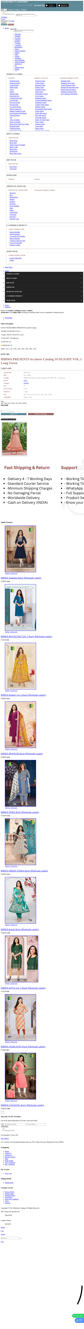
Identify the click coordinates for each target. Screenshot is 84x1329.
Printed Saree (39, 87)
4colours (17, 41)
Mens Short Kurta (15, 153)
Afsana (17, 69)
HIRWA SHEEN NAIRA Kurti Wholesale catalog (24, 871)
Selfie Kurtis (14, 87)
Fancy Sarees (39, 122)
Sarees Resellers (15, 232)
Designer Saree (40, 81)
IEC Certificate (10, 1164)
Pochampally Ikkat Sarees (43, 109)
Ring (11, 195)
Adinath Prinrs (19, 67)
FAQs (7, 1201)
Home (7, 28)
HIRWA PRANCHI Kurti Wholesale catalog (22, 753)
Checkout (11, 24)
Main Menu (8, 267)
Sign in (17, 9)
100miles (17, 36)
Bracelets (13, 193)
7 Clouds (17, 43)
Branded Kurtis (15, 126)
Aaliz (16, 54)
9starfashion (18, 47)
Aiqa (16, 71)
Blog (6, 1159)
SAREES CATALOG (41, 78)
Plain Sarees (39, 92)
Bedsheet (12, 179)
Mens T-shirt (14, 147)
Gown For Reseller (16, 243)
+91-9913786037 (7, 2)
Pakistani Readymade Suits (69, 87)
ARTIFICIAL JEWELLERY (18, 190)
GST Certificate (10, 1162)
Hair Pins (13, 217)
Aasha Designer (20, 62)
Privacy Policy (9, 1192)
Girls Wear (13, 169)
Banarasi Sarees (40, 85)
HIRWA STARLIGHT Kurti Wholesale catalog (23, 1046)
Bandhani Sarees (40, 98)
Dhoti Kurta (13, 151)
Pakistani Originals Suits (69, 92)
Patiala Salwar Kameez (68, 89)
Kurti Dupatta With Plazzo (18, 113)
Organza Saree (40, 124)
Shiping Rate (9, 1183)
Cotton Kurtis (14, 85)
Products (8, 307)
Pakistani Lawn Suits (67, 83)
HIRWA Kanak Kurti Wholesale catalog (20, 929)
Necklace (13, 204)
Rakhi (12, 210)
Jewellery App (14, 219)
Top (11, 118)
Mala (11, 208)
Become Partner (10, 1157)
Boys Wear (13, 167)
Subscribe (5, 1126)
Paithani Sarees (40, 107)
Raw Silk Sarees (40, 115)
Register (24, 9)
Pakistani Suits (65, 81)
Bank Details (9, 1161)
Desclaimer (8, 1197)
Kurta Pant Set (14, 96)
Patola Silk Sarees (41, 113)
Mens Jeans (13, 149)
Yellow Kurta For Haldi (17, 145)
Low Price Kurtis (15, 107)
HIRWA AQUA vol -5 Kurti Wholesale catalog (23, 988)
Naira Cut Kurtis (15, 122)
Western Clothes (15, 245)
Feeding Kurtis (14, 81)
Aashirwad (18, 64)
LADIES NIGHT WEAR (17, 255)
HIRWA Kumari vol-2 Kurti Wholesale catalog (23, 695)
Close (12, 21)
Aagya (17, 49)
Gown (12, 89)
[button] (42, 1326)
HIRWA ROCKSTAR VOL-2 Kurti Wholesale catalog (26, 636)
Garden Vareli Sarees (42, 105)
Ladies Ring (14, 212)
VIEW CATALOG (11, 573)
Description (8, 318)
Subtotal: (4, 23)
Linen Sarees (39, 111)
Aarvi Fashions (19, 60)
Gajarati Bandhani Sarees (43, 100)
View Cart (4, 24)
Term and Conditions (12, 1199)
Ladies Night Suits (16, 258)
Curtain (36, 179)
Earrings (12, 202)
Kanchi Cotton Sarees (42, 130)
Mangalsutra (14, 197)
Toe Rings (13, 214)
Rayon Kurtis (14, 105)
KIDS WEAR (13, 164)
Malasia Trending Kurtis (17, 111)
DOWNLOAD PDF (9, 419)
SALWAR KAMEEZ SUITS (69, 78)
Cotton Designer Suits (68, 85)
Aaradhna (18, 58)
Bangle (12, 199)
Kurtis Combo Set (15, 109)
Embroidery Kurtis (16, 130)
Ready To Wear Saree (42, 120)
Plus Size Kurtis (15, 102)
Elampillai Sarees (40, 102)
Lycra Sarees (39, 96)
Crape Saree (39, 126)
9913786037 (5, 1138)
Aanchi (17, 56)
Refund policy (9, 1194)
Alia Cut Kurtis (15, 120)
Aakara (17, 53)
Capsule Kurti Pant (16, 98)
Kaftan (12, 92)
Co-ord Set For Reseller (17, 236)
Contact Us (11, 9)
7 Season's (18, 45)
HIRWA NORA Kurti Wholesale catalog (20, 812)
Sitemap (7, 1203)
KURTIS (11, 78)
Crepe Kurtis (14, 100)
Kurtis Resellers (15, 234)
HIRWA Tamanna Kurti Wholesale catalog (21, 578)
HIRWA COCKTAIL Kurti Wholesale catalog (22, 1105)
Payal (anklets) (14, 206)
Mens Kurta (13, 140)
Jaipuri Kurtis (14, 94)
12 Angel (17, 38)
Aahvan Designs (20, 51)
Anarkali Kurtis (15, 115)
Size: (2, 401)
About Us (8, 1153)
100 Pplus (18, 34)
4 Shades (17, 40)
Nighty (12, 260)
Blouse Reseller (15, 238)
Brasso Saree (39, 128)
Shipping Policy (10, 1195)
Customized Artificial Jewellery (44, 190)
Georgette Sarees (40, 118)
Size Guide (4, 405)
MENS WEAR (13, 138)
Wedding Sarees (40, 89)
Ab (16, 66)
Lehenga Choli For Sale (17, 241)
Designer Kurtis (15, 83)
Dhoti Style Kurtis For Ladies (19, 124)
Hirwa (25, 380)
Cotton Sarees (39, 83)
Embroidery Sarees (41, 94)
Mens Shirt (13, 143)
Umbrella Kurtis (15, 128)
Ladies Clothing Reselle (16, 229)
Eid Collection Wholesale (69, 94)
